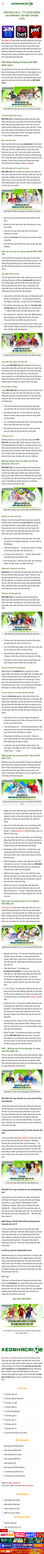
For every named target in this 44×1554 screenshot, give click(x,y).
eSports (30, 163)
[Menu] (3, 3)
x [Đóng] (4, 1530)
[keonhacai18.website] (22, 4)
